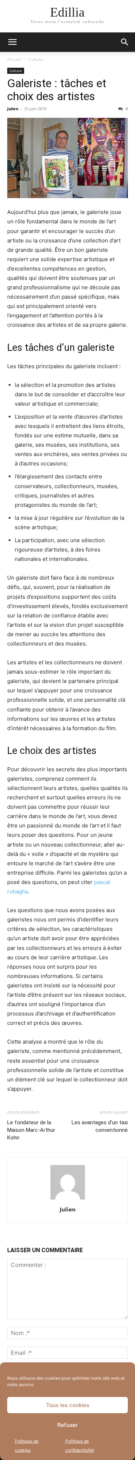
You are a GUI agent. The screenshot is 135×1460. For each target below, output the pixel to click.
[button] (12, 42)
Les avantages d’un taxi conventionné (100, 1126)
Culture (35, 59)
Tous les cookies (67, 1405)
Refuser (67, 1424)
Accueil (14, 59)
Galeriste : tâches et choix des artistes (56, 89)
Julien (12, 108)
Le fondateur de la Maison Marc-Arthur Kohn (31, 1130)
